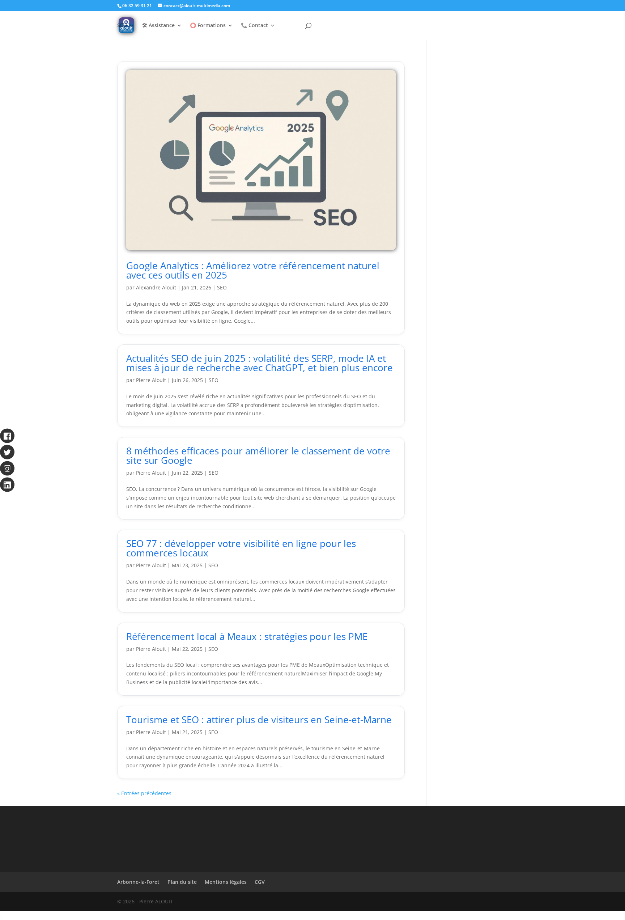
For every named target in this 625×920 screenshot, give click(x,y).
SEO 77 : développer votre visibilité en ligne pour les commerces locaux (241, 548)
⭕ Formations (208, 26)
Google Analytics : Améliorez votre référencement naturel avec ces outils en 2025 (252, 270)
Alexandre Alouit (156, 287)
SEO (122, 26)
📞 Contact (254, 26)
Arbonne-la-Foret (138, 881)
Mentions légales (226, 881)
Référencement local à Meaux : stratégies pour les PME (246, 636)
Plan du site (182, 881)
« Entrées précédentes (144, 793)
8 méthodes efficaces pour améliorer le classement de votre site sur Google (258, 455)
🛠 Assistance (158, 26)
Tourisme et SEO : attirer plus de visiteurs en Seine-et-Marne (259, 719)
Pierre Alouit (151, 380)
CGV (260, 881)
